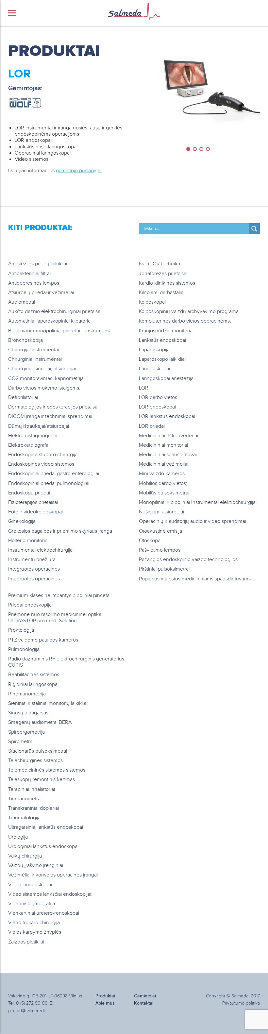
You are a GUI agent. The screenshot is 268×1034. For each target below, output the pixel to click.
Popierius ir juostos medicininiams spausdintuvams (195, 579)
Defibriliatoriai (23, 397)
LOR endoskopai (157, 407)
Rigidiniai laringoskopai (33, 684)
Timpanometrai (25, 799)
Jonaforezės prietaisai (163, 274)
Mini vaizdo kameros (162, 474)
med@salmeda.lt (29, 1010)
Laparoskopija (154, 350)
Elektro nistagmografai (32, 436)
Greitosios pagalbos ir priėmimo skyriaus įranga (60, 531)
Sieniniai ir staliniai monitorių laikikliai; (48, 703)
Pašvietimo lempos (159, 550)
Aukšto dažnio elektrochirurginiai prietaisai (54, 312)
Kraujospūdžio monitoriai (166, 331)
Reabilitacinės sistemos (33, 675)
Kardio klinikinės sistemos (167, 283)
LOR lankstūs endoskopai (167, 416)
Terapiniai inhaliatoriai (31, 789)
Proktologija (21, 630)
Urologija (18, 837)
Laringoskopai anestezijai (166, 378)
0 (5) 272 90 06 (31, 1003)
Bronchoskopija (25, 340)
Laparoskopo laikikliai (162, 359)
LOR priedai (152, 426)
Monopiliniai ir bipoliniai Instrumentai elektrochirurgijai (198, 502)
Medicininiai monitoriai (163, 445)
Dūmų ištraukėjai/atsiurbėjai (38, 426)
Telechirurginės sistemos (35, 761)
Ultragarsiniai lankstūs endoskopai (45, 827)
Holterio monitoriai (28, 541)
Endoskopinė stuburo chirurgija (42, 455)
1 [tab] (188, 149)
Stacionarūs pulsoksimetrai (37, 751)
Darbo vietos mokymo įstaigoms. (44, 388)
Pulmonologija (24, 649)
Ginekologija (22, 521)
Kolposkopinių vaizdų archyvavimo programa (189, 312)
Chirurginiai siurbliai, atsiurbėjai (42, 369)
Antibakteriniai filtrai (29, 274)
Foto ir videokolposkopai (35, 512)
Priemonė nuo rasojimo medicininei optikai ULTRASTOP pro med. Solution (55, 617)
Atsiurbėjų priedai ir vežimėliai (41, 293)
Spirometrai (20, 742)
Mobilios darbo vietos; (163, 483)
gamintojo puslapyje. (79, 171)
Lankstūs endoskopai (162, 340)
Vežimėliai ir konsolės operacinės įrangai (53, 875)
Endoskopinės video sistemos (41, 464)
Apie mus (105, 1003)
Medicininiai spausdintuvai (168, 455)
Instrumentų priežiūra (32, 560)
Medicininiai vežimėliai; (164, 464)
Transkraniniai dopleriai (33, 808)
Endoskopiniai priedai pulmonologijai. (49, 483)
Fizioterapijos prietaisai (33, 502)
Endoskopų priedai (29, 493)
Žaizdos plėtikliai (26, 942)
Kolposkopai (152, 302)
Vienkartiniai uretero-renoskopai (43, 913)
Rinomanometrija (27, 694)
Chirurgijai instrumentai (33, 350)
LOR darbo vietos (158, 397)
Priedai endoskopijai (30, 605)
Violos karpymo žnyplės (34, 932)
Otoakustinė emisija (160, 531)
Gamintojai (145, 996)
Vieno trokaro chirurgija (34, 923)
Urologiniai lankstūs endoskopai (43, 846)
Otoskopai (150, 541)
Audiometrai (21, 302)
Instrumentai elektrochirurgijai (41, 550)
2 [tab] (195, 149)
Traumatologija (24, 818)
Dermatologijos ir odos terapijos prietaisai (53, 407)
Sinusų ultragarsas (28, 713)
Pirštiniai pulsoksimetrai (164, 569)
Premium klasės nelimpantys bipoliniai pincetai (59, 595)
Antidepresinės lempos (33, 283)
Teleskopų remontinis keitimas (41, 779)
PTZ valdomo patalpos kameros (43, 640)
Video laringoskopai (30, 885)
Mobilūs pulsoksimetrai (164, 493)
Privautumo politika (241, 1003)
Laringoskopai (154, 369)
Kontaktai (143, 1003)
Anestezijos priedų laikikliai (37, 264)
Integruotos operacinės (34, 569)
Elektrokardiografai (28, 445)
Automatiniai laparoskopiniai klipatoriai (50, 321)
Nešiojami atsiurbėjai (161, 512)
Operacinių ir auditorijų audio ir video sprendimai (192, 521)
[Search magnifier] (254, 228)
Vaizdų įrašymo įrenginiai (35, 865)
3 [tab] (201, 149)
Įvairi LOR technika (159, 264)
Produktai (54, 51)
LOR (143, 388)
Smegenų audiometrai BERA (40, 722)
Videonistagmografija (31, 904)
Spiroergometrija (26, 732)
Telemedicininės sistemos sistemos (46, 770)
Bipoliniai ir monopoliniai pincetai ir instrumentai (60, 331)
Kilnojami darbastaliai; (162, 293)
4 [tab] (208, 149)
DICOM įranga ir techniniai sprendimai (50, 416)
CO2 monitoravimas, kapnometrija (46, 378)
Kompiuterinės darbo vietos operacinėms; (185, 321)
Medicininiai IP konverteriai (168, 436)
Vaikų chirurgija (25, 856)
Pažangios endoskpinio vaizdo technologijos (188, 560)
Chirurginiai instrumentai (35, 359)
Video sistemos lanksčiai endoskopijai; (50, 894)
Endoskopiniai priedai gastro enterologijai (53, 474)
